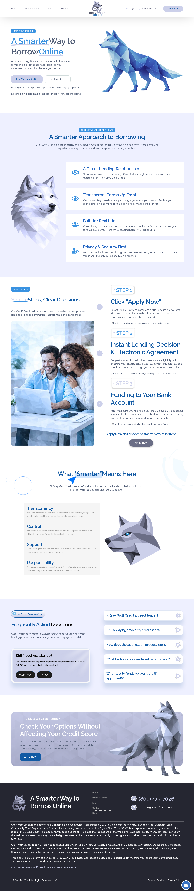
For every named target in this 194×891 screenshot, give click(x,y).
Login (132, 8)
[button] (23, 31)
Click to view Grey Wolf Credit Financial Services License (43, 867)
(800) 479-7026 (149, 8)
